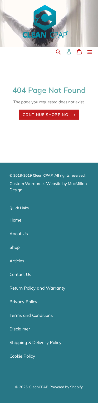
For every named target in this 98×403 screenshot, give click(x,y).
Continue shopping (45, 114)
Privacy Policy (23, 301)
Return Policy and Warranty (37, 288)
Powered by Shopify (66, 387)
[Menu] (89, 52)
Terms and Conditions (31, 315)
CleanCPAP (38, 387)
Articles (17, 261)
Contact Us (20, 274)
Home (15, 220)
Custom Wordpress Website (35, 183)
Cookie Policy (22, 356)
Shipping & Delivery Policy (36, 342)
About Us (19, 233)
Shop (15, 247)
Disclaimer (20, 329)
